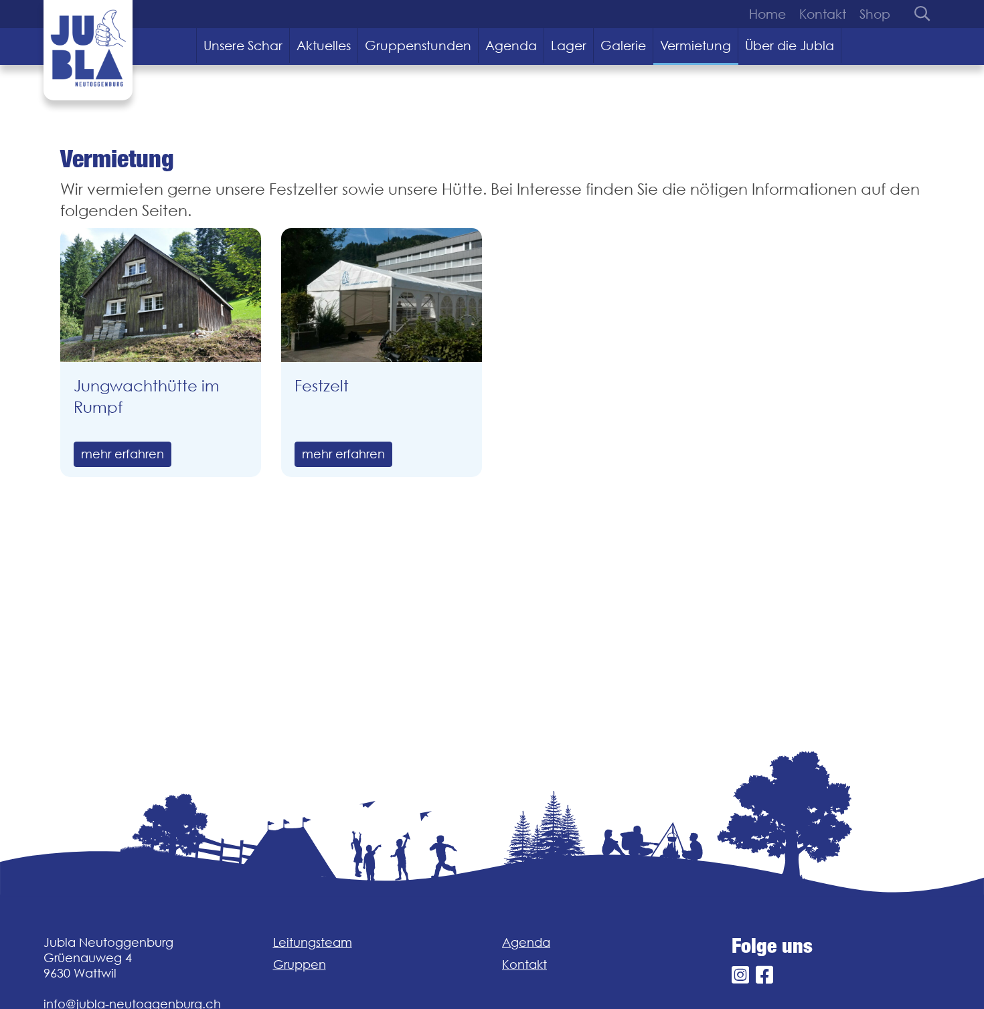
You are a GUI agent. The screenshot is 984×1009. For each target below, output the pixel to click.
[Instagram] (740, 975)
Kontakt (822, 14)
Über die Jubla (789, 45)
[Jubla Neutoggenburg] (88, 50)
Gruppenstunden (418, 45)
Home (767, 14)
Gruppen (299, 964)
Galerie (623, 45)
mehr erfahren (122, 454)
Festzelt (322, 386)
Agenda (511, 45)
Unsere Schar (242, 45)
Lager (568, 45)
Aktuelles (324, 45)
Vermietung (695, 45)
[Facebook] (764, 975)
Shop (874, 14)
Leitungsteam (312, 942)
